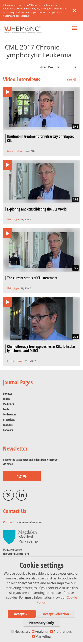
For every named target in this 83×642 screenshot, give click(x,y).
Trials (6, 409)
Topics (6, 399)
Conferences (9, 414)
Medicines (8, 404)
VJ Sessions (9, 419)
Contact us (10, 522)
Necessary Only (41, 623)
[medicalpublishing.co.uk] (21, 537)
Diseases (7, 393)
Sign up (22, 476)
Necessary (22, 631)
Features (7, 425)
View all (71, 79)
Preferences (62, 631)
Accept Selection (56, 614)
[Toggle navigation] (75, 28)
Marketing (43, 636)
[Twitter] (8, 495)
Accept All (22, 614)
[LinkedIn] (21, 495)
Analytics (42, 631)
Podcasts (8, 430)
